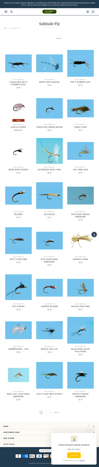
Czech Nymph (18, 127)
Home (5, 28)
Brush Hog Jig (49, 349)
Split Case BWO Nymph (49, 394)
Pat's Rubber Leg (80, 82)
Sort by (59, 38)
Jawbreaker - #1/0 (18, 349)
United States (47, 451)
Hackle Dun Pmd (80, 306)
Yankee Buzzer (49, 306)
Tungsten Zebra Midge (49, 127)
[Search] (9, 12)
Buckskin (49, 214)
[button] (94, 234)
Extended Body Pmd (49, 170)
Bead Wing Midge (18, 170)
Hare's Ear (80, 127)
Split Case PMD (18, 259)
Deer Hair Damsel (49, 82)
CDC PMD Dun (80, 170)
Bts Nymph (18, 306)
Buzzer (18, 214)
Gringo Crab (80, 259)
